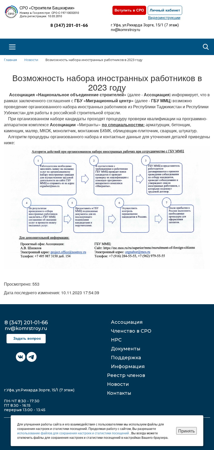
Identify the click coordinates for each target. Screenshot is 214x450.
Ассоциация (126, 322)
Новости (118, 384)
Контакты (119, 393)
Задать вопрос (27, 338)
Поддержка (126, 358)
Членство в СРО (131, 331)
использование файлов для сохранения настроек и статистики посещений (73, 433)
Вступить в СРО (129, 10)
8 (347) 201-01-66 (69, 25)
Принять (186, 431)
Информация (128, 366)
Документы (125, 349)
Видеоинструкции (164, 17)
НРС (116, 340)
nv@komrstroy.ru (125, 29)
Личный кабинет (165, 10)
